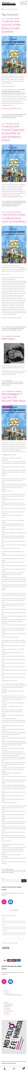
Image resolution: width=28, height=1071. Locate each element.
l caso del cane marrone (7, 371)
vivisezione (13, 117)
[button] (27, 1)
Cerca (3, 878)
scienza (18, 204)
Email (3, 919)
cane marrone (17, 870)
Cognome (4, 930)
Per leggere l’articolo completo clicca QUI (11, 108)
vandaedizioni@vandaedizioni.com (16, 994)
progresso (14, 204)
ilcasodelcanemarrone (14, 328)
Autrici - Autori (9, 380)
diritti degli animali (7, 202)
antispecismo (6, 116)
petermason (4, 330)
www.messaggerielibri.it (8, 1005)
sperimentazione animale (7, 205)
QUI (20, 317)
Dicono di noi (9, 114)
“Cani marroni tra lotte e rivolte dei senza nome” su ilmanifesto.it (14, 218)
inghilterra (21, 328)
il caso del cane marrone (17, 202)
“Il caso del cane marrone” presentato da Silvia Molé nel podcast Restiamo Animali (13, 133)
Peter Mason (8, 338)
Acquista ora (14, 1039)
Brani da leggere (9, 869)
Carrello (21, 1067)
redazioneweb (17, 18)
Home (4, 9)
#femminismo (6, 870)
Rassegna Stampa (22, 114)
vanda (8, 330)
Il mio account (4, 1068)
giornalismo (9, 381)
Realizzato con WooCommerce (9, 1063)
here (16, 942)
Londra (6, 872)
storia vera (14, 383)
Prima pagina (15, 114)
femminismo (6, 328)
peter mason (8, 117)
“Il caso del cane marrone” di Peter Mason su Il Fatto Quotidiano (11, 26)
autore (4, 381)
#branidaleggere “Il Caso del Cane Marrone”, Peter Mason (14, 397)
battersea (12, 870)
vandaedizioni (13, 330)
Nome (3, 924)
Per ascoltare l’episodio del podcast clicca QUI (12, 196)
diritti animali (13, 116)
